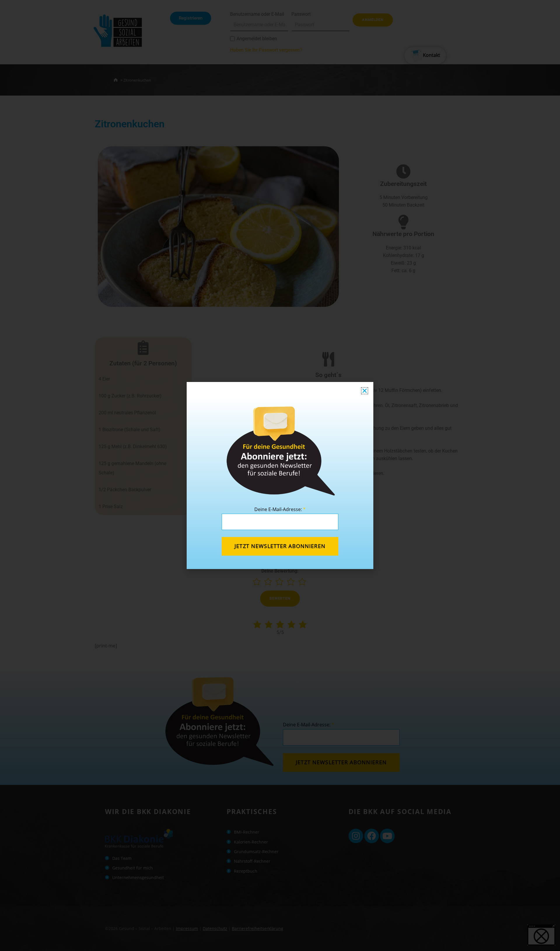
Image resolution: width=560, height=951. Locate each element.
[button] (365, 391)
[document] (280, 475)
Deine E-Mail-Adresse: (280, 509)
